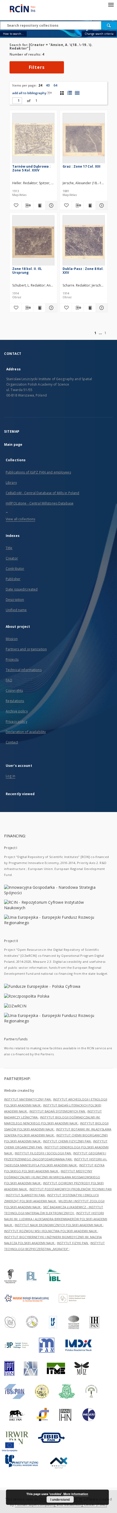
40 (48, 85)
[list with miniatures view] (69, 93)
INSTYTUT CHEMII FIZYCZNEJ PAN (67, 1141)
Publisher (13, 579)
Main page (13, 444)
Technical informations (24, 670)
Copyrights (14, 690)
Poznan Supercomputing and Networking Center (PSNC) (61, 1504)
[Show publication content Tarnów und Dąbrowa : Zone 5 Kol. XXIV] (39, 205)
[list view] (77, 93)
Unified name (16, 610)
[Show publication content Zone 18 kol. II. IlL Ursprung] (39, 307)
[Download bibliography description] (27, 205)
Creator (12, 558)
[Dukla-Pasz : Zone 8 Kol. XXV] (83, 242)
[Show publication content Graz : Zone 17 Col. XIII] (90, 205)
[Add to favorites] (15, 205)
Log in (10, 776)
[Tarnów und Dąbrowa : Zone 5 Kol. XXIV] (33, 139)
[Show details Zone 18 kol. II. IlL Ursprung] (50, 307)
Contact (12, 742)
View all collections (20, 519)
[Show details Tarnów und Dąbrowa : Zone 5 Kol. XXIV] (50, 205)
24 (40, 85)
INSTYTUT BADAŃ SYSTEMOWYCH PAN (57, 1111)
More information (75, 1494)
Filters (37, 67)
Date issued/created (22, 589)
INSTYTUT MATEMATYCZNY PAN (27, 1099)
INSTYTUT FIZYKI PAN (73, 1243)
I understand (60, 1499)
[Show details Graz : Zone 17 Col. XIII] (101, 205)
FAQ (9, 680)
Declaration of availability (26, 732)
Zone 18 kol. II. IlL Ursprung (27, 270)
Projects (12, 659)
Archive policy (17, 711)
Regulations (15, 701)
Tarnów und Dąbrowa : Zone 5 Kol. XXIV (31, 168)
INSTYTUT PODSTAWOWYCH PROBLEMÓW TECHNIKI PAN (70, 1189)
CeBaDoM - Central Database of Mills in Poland (42, 493)
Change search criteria (99, 34)
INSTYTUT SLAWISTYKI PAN (25, 1195)
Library (11, 482)
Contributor (15, 568)
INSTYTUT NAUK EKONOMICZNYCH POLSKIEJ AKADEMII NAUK (59, 1225)
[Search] (109, 25)
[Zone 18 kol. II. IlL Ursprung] (33, 242)
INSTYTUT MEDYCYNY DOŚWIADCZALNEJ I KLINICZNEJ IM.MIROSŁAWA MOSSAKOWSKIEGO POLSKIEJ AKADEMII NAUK (52, 1177)
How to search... (13, 34)
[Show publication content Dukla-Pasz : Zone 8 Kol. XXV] (90, 307)
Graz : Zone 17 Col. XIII (81, 166)
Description (15, 599)
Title (9, 548)
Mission (12, 638)
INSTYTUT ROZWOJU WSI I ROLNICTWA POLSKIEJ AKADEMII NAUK (51, 1231)
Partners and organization (26, 649)
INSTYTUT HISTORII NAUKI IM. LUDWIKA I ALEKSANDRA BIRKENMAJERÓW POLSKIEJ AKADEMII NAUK (55, 1219)
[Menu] (111, 4)
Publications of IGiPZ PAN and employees (38, 472)
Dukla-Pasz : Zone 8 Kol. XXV (83, 270)
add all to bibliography (29, 93)
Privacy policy (16, 721)
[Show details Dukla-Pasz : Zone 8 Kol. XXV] (101, 307)
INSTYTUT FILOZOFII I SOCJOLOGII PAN (43, 1153)
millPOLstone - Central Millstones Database (39, 503)
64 (55, 85)
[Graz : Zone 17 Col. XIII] (83, 139)
